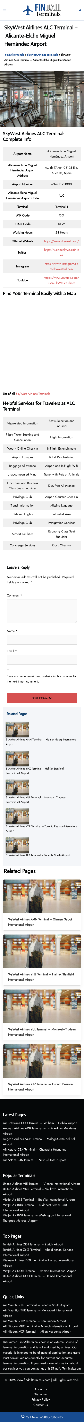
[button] (80, 9)
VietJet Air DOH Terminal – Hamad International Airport (39, 1271)
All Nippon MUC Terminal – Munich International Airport (40, 1326)
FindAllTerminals (14, 55)
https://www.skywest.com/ (61, 241)
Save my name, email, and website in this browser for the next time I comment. (42, 679)
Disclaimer (40, 1394)
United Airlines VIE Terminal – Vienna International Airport (41, 1183)
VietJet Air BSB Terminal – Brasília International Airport (39, 1199)
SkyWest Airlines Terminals (42, 55)
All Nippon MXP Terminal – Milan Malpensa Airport (37, 1331)
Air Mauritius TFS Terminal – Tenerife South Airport (36, 1305)
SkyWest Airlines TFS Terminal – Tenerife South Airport (38, 855)
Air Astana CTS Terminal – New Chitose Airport (34, 1160)
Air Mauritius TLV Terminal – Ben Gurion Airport (34, 1321)
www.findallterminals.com (33, 1380)
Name (12, 631)
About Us (41, 1389)
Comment (14, 595)
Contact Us (40, 1405)
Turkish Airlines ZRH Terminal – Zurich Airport (33, 1244)
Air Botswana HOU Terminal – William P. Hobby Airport (40, 1123)
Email (12, 651)
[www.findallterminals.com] (42, 9)
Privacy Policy (40, 1399)
